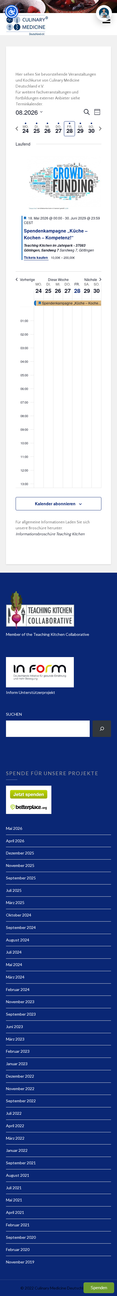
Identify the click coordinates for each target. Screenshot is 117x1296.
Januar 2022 (17, 1150)
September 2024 (21, 927)
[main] (58, 307)
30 (96, 290)
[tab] (25, 128)
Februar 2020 (18, 1249)
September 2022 (21, 1100)
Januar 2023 (17, 1063)
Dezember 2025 (20, 852)
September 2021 (21, 1162)
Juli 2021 (14, 1187)
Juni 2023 (14, 1026)
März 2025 (15, 902)
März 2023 (15, 1039)
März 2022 (15, 1138)
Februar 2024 (18, 989)
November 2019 (20, 1261)
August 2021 (17, 1175)
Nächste (90, 279)
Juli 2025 (14, 890)
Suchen (14, 714)
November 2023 (20, 1001)
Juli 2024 (14, 952)
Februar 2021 (18, 1224)
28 (77, 290)
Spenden (99, 1287)
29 (87, 290)
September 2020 (21, 1237)
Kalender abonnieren (55, 503)
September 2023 (21, 1014)
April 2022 (15, 1125)
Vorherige (27, 279)
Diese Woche (58, 279)
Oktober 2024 (18, 915)
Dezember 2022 (20, 1076)
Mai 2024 (14, 964)
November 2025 (20, 865)
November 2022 (20, 1088)
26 (58, 290)
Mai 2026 (14, 828)
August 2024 (17, 939)
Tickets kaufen (36, 257)
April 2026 (15, 840)
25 (48, 290)
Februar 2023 (18, 1051)
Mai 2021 (14, 1199)
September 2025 (21, 877)
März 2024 (15, 977)
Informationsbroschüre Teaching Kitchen (50, 534)
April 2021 (15, 1212)
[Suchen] (102, 729)
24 (38, 290)
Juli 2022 (14, 1113)
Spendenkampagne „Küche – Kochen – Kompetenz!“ (55, 234)
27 (67, 290)
